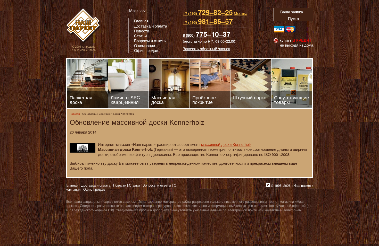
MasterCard (290, 29)
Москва (136, 10)
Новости (75, 114)
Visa (279, 29)
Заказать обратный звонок (206, 48)
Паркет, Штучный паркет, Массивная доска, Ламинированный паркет (84, 26)
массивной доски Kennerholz (226, 144)
